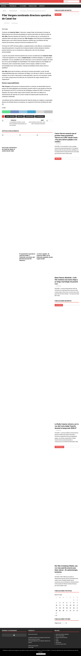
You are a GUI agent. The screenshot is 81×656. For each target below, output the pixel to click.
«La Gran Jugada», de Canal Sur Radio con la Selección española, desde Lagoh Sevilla (45, 256)
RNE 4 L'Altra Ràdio (60, 635)
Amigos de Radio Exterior (61, 637)
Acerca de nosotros (32, 634)
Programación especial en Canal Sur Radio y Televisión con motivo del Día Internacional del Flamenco (27, 257)
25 (60, 610)
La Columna (23, 6)
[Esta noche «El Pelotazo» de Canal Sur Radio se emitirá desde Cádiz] (10, 140)
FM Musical (58, 642)
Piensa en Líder (33, 6)
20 (66, 608)
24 (56, 610)
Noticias (3, 6)
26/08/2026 (58, 143)
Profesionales (14, 23)
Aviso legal (30, 647)
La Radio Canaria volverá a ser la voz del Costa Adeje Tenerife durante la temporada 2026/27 (67, 426)
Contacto (42, 6)
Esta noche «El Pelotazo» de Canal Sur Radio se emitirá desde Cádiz (9, 149)
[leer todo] (69, 153)
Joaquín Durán (29, 116)
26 (63, 610)
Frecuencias (12, 6)
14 (70, 605)
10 (56, 605)
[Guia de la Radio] (4, 3)
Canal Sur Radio (10, 116)
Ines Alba (20, 116)
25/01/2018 (6, 23)
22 (73, 608)
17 (56, 608)
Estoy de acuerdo (41, 654)
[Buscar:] (71, 1)
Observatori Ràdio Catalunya (62, 634)
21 (70, 608)
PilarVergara (40, 116)
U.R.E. (57, 639)
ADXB (57, 640)
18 (60, 608)
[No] (79, 652)
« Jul (56, 615)
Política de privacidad (33, 645)
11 (60, 605)
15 (73, 605)
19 (63, 608)
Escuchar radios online (61, 644)
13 (66, 605)
